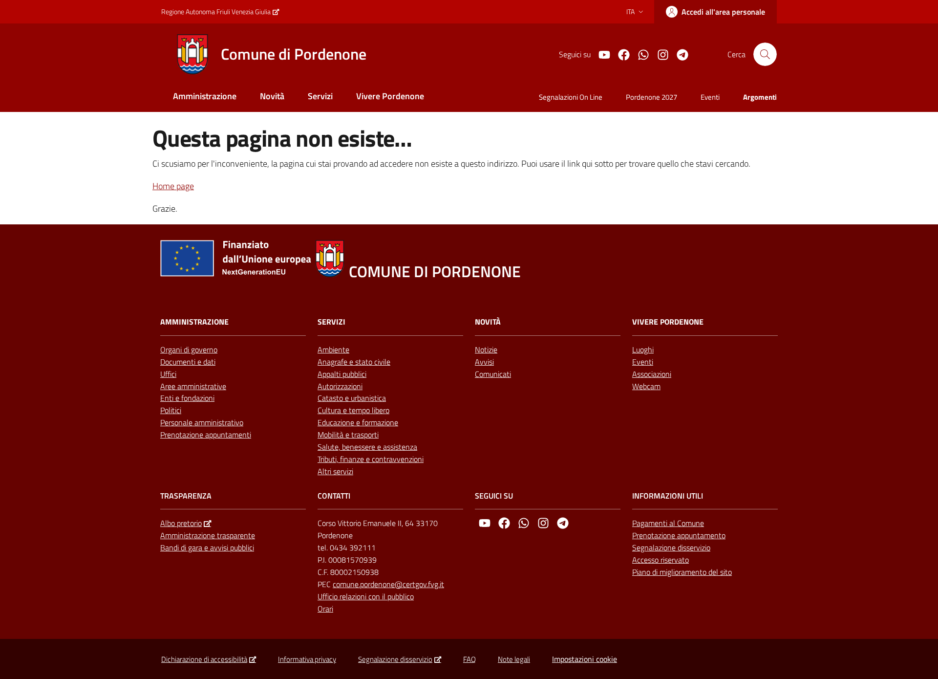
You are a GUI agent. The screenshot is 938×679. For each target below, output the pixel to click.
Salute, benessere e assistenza (367, 447)
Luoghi (643, 349)
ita (630, 11)
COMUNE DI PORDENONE (435, 271)
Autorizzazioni (340, 386)
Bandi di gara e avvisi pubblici (207, 547)
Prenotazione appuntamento (678, 535)
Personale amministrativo (201, 422)
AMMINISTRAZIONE (194, 322)
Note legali (514, 659)
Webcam (646, 386)
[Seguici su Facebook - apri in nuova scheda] (620, 54)
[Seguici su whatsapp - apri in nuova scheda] (639, 54)
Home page (173, 186)
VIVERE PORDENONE (668, 322)
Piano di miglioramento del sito (682, 572)
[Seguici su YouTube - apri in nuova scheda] (600, 54)
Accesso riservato (660, 560)
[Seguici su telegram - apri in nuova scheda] (678, 54)
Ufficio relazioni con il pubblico (366, 596)
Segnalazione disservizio (671, 547)
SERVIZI (331, 322)
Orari (325, 608)
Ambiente (333, 349)
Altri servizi (335, 471)
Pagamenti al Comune (668, 523)
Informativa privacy (307, 659)
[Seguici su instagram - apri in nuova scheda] (659, 54)
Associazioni (651, 374)
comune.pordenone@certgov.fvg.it (388, 584)
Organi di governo (188, 349)
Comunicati (493, 374)
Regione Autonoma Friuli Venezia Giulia (216, 11)
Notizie (486, 349)
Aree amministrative (193, 386)
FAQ (469, 659)
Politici (170, 410)
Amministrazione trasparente (207, 535)
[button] (765, 54)
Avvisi (484, 362)
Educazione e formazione (358, 422)
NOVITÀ (488, 322)
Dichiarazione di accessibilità (204, 659)
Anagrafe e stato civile (354, 362)
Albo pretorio (181, 523)
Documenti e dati (187, 362)
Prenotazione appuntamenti (205, 434)
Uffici (168, 374)
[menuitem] (204, 97)
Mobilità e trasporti (348, 434)
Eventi (642, 362)
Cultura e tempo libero (353, 410)
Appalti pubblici (342, 374)
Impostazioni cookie (584, 659)
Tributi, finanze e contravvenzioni (371, 459)
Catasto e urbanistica (352, 398)
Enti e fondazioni (187, 398)
